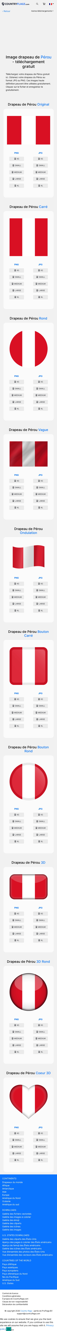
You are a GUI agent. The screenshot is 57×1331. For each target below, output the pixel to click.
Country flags (26, 1311)
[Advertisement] (28, 35)
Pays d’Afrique (9, 1264)
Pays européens (10, 1270)
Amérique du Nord (11, 1198)
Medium (18, 172)
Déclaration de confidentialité (15, 1304)
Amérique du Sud (10, 1280)
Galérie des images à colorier (16, 1217)
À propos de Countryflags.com (15, 1299)
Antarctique (8, 1188)
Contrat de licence (10, 1293)
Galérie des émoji (10, 1220)
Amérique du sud (10, 1204)
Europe (5, 1195)
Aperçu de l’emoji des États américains (21, 1245)
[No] (12, 1329)
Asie (4, 1191)
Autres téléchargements (41, 11)
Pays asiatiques (10, 1267)
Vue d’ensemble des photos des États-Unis (23, 1251)
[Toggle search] (37, 3)
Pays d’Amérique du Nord (15, 1273)
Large (17, 179)
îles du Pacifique (10, 1277)
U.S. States (7, 1283)
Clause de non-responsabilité (15, 1301)
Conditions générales (11, 1296)
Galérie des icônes (11, 1226)
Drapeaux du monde (12, 1182)
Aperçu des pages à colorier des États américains (26, 1242)
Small (17, 165)
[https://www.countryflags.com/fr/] (15, 3)
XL (17, 186)
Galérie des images (11, 1229)
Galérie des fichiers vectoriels (16, 1213)
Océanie (6, 1201)
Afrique (5, 1185)
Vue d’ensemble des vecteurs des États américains (27, 1255)
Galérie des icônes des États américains (21, 1248)
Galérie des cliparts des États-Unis (19, 1239)
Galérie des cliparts (11, 1223)
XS (17, 159)
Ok (8, 1329)
